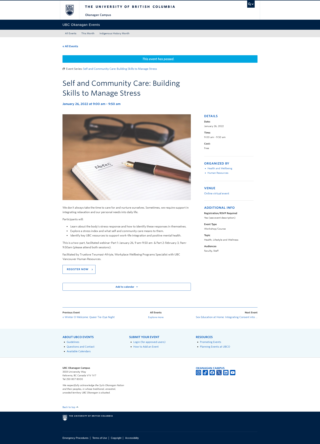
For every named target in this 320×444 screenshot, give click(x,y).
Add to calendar (125, 286)
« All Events (70, 46)
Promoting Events (210, 342)
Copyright (116, 437)
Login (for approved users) (149, 342)
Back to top (69, 407)
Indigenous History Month (115, 33)
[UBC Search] (251, 4)
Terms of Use (99, 437)
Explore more (156, 317)
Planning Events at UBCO (215, 346)
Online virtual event (216, 193)
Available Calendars (79, 351)
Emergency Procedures (75, 437)
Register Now (78, 269)
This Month (87, 33)
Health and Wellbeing (220, 168)
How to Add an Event (146, 346)
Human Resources (218, 173)
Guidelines (73, 342)
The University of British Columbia (69, 10)
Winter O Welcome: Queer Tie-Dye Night (88, 317)
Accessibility (132, 437)
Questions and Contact (80, 346)
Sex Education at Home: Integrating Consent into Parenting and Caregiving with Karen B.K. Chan (227, 317)
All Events (70, 33)
